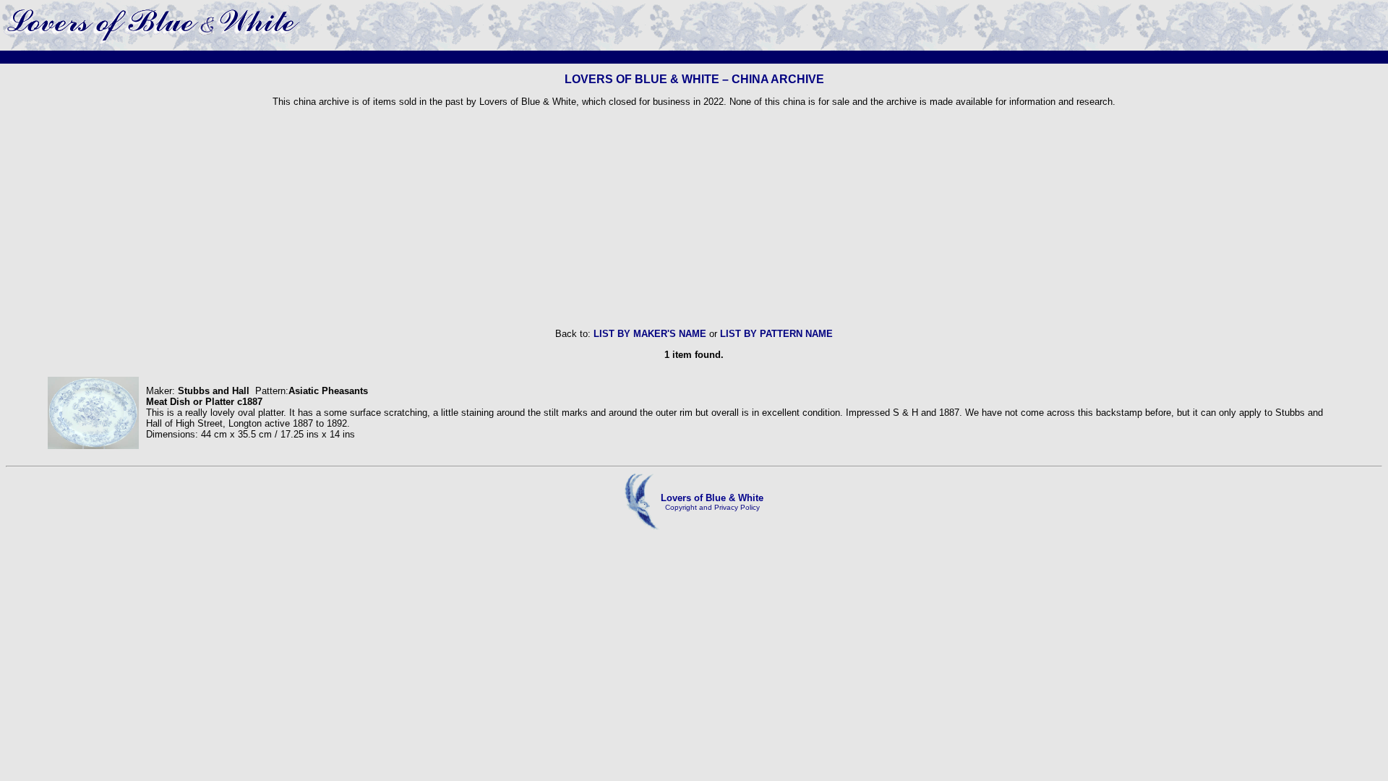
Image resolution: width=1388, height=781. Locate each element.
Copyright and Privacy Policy (712, 507)
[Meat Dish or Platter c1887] (93, 445)
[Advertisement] (694, 217)
